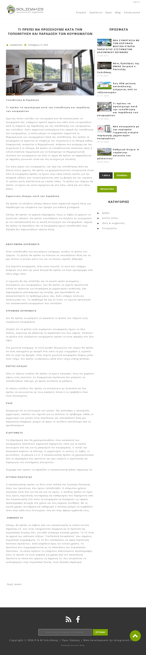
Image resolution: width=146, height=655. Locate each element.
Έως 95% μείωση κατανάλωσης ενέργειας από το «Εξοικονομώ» (117, 88)
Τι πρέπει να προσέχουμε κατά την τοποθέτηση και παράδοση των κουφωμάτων (117, 109)
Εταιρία (81, 12)
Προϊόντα (96, 12)
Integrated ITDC (125, 640)
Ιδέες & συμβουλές (113, 223)
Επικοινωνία (132, 12)
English (136, 2)
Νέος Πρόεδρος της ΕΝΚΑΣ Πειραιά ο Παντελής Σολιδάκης (118, 68)
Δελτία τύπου (110, 218)
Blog (118, 12)
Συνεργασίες (109, 228)
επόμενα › (122, 175)
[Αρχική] (25, 5)
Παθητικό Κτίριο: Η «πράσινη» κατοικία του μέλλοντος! (118, 154)
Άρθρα (106, 213)
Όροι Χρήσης (71, 640)
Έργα (108, 12)
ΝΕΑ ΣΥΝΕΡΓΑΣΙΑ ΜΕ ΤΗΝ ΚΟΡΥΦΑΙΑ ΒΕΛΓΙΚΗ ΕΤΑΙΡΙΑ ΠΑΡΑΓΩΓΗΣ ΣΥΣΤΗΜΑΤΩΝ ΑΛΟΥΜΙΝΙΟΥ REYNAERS (118, 46)
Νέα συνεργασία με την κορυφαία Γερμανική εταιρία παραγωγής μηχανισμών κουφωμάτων (118, 132)
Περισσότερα (107, 189)
